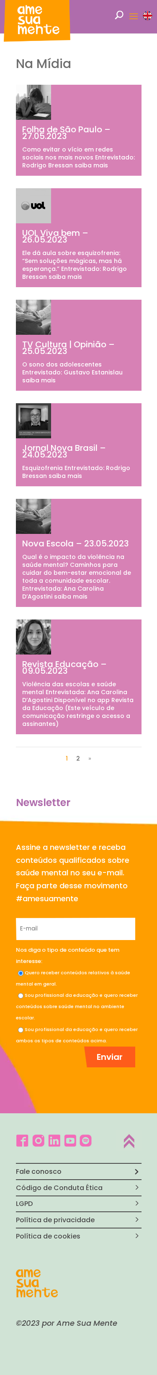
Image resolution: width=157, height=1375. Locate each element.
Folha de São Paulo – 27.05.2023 (66, 133)
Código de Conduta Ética (59, 1188)
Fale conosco (39, 1171)
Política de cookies (48, 1236)
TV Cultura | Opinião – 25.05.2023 (68, 348)
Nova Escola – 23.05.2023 (75, 543)
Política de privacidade (55, 1220)
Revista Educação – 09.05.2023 (64, 667)
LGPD (24, 1203)
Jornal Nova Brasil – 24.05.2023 (64, 451)
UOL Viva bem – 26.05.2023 (55, 236)
